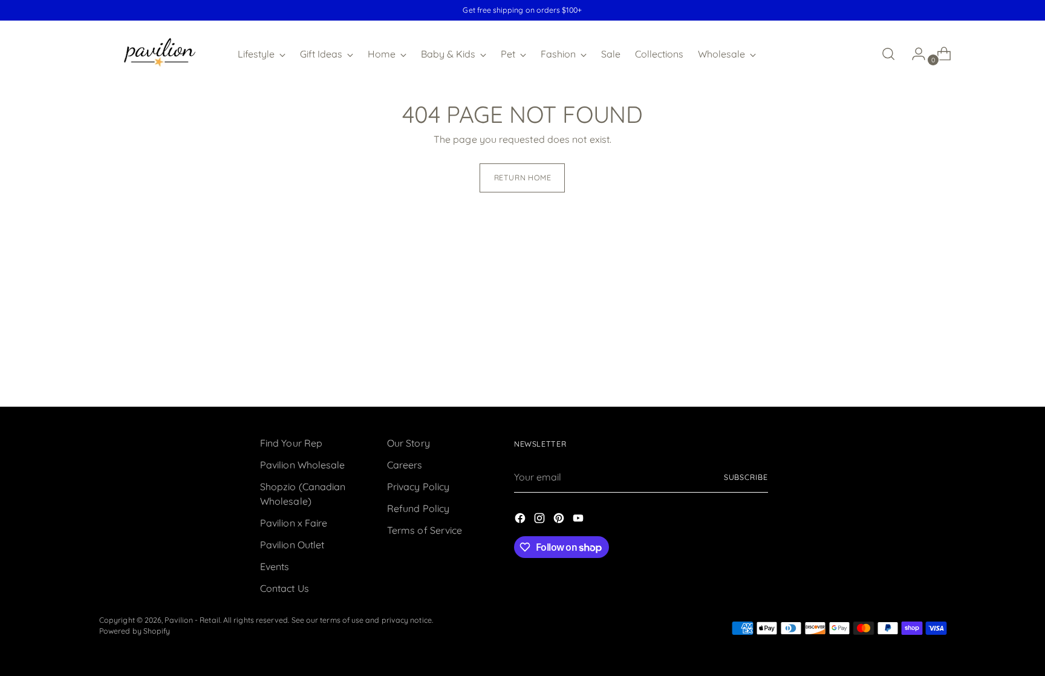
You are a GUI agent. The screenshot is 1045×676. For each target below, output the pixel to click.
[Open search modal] (888, 54)
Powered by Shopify (134, 630)
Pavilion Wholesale (302, 465)
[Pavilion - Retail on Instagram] (540, 520)
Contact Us (284, 588)
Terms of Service (424, 530)
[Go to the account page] (914, 54)
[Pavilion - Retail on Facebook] (521, 520)
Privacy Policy (418, 487)
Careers (405, 465)
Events (274, 566)
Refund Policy (418, 508)
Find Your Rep (291, 443)
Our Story (408, 443)
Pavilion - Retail (192, 620)
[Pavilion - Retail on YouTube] (579, 520)
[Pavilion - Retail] (159, 54)
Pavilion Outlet (292, 545)
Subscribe (746, 477)
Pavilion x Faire (293, 523)
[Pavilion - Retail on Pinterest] (560, 520)
